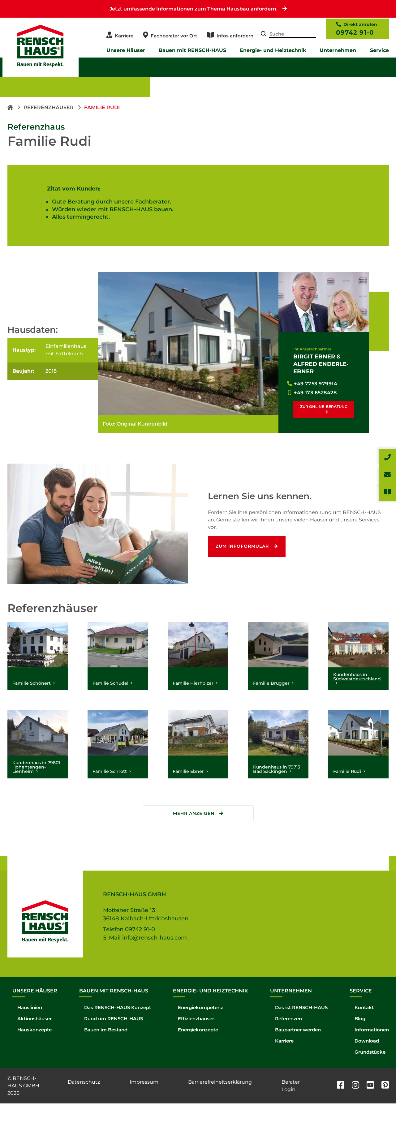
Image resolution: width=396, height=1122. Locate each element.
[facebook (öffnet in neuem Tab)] (340, 1086)
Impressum (144, 1082)
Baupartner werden (298, 1030)
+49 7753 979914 (315, 384)
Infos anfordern (235, 36)
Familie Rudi (102, 107)
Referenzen (288, 1018)
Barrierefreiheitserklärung (220, 1082)
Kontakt (364, 1007)
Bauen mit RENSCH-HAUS (192, 50)
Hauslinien (29, 1007)
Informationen (372, 1030)
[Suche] (263, 34)
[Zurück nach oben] (377, 1103)
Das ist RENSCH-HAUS (301, 1007)
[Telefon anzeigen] (387, 457)
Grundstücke (370, 1052)
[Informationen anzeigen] (387, 492)
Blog (360, 1018)
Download (367, 1041)
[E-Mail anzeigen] (387, 474)
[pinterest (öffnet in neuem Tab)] (385, 1086)
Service (379, 50)
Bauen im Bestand (105, 1030)
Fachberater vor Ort (174, 36)
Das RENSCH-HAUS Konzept (117, 1007)
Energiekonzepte (198, 1030)
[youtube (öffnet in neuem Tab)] (370, 1086)
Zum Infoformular (242, 546)
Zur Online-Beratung (323, 406)
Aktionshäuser (34, 1018)
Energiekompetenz (200, 1007)
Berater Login (291, 1085)
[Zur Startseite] (10, 107)
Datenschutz (84, 1082)
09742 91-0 (355, 32)
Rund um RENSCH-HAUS (113, 1018)
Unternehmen (338, 50)
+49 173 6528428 (315, 393)
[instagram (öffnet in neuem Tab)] (355, 1086)
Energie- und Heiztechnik (273, 50)
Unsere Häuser (125, 50)
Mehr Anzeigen (193, 813)
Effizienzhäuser (196, 1018)
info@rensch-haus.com (154, 937)
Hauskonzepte (34, 1030)
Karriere (124, 36)
